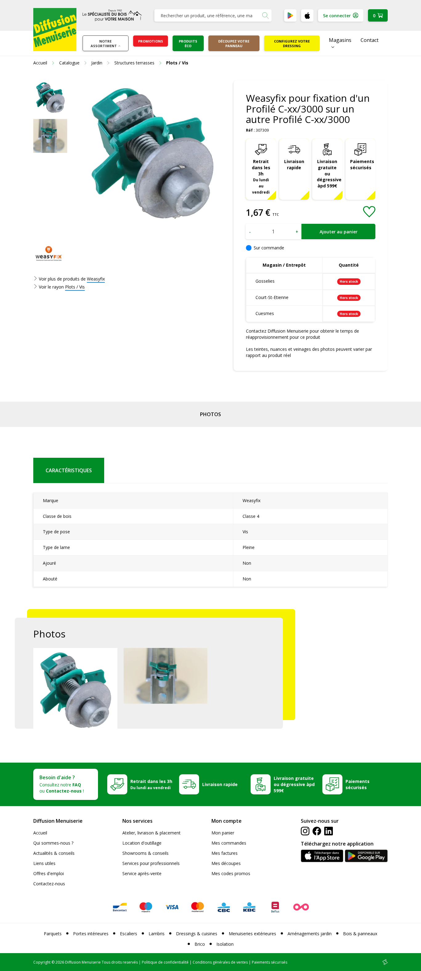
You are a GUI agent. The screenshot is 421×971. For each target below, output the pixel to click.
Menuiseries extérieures (252, 933)
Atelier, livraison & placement (151, 833)
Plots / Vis (75, 287)
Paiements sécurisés (362, 164)
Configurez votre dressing (292, 43)
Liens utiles (44, 863)
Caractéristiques (69, 470)
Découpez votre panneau (233, 43)
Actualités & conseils (54, 853)
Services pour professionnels (151, 863)
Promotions (150, 41)
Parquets (53, 933)
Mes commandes (228, 843)
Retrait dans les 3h (261, 176)
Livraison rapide (294, 164)
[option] (50, 97)
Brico (199, 944)
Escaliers (128, 933)
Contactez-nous (49, 884)
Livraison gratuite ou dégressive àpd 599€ (329, 173)
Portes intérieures (90, 933)
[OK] (265, 15)
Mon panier (222, 833)
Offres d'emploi (48, 873)
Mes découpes (226, 863)
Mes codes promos (230, 873)
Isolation (225, 944)
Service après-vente (141, 873)
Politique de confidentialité (165, 962)
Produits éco (188, 43)
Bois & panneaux (360, 933)
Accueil (40, 833)
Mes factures (224, 853)
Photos (210, 414)
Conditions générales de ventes (220, 962)
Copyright (42, 962)
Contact (369, 40)
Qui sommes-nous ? (53, 843)
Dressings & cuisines (196, 933)
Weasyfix (96, 279)
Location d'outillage (141, 843)
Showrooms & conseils (145, 853)
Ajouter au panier (339, 232)
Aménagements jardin (310, 933)
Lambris (157, 933)
